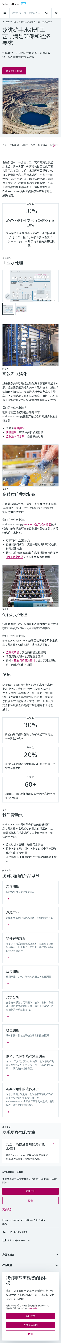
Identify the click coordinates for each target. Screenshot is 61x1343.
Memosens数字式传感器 (37, 524)
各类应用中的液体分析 (22, 1089)
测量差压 (11, 432)
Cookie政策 (32, 1308)
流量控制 (19, 428)
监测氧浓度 (12, 652)
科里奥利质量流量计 (23, 660)
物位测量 (12, 1030)
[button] (14, 70)
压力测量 (14, 971)
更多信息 (7, 1209)
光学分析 (12, 997)
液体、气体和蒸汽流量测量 (25, 1056)
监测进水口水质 (15, 436)
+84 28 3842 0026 (17, 1231)
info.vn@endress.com (19, 1240)
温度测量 (12, 887)
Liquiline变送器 (14, 556)
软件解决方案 (16, 938)
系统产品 (12, 912)
